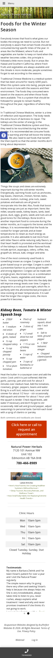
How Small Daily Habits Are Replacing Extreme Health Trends (27, 497)
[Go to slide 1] (24, 613)
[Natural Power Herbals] (26, 13)
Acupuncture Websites (15, 624)
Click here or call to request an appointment (27, 429)
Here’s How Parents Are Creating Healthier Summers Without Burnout (27, 486)
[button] (3, 135)
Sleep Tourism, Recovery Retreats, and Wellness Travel (27, 491)
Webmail (20, 639)
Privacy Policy (28, 631)
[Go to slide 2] (28, 613)
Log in (35, 639)
